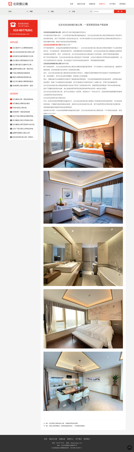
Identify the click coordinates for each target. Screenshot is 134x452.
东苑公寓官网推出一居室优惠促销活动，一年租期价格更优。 (67, 426)
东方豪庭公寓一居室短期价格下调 (23, 99)
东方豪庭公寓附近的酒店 (20, 103)
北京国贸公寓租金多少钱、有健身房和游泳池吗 (63, 423)
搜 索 (120, 11)
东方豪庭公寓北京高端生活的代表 (23, 120)
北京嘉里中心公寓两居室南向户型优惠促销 (23, 48)
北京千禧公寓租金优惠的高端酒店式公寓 (23, 116)
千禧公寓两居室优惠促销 (20, 73)
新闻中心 (70, 439)
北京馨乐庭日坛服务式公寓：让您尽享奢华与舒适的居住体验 (23, 64)
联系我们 (87, 439)
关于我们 (78, 439)
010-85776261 (60, 443)
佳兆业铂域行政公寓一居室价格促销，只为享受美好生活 (23, 137)
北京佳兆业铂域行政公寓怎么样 (23, 52)
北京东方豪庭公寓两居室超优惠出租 (23, 81)
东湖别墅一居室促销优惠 (20, 112)
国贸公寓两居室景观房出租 (21, 77)
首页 (45, 439)
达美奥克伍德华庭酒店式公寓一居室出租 (23, 56)
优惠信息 (62, 439)
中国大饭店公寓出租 (19, 107)
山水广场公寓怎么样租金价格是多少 (23, 128)
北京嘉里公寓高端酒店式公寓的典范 (23, 60)
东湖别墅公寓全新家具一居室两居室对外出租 (23, 85)
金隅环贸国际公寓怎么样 (20, 133)
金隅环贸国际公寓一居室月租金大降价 (23, 69)
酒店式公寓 (53, 439)
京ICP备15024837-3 (76, 448)
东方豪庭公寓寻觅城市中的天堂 (23, 124)
